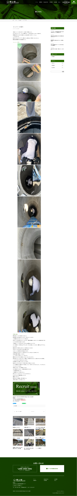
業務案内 (40, 2)
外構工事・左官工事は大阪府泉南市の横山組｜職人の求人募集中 (22, 491)
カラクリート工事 (26, 438)
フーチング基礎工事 (38, 448)
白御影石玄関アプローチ (27, 427)
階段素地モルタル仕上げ (16, 427)
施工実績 (18, 28)
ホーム (37, 2)
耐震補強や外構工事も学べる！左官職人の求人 (57, 41)
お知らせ (57, 63)
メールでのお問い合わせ (53, 468)
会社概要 (55, 2)
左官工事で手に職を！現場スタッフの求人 (57, 49)
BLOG (59, 2)
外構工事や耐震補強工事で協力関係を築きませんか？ (57, 36)
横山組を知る (46, 2)
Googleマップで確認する (17, 485)
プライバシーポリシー (60, 491)
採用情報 (51, 2)
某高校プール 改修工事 (16, 438)
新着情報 (57, 65)
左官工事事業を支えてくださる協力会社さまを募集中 (57, 45)
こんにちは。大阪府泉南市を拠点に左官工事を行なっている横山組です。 (57, 32)
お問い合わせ (74, 2)
